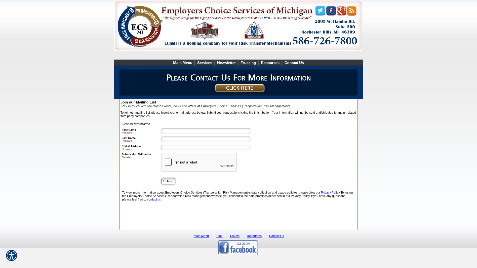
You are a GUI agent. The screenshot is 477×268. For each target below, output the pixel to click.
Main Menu (201, 236)
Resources (254, 236)
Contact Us (276, 236)
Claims (234, 236)
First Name (129, 129)
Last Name (129, 137)
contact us (154, 199)
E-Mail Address (131, 146)
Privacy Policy (330, 192)
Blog (219, 236)
